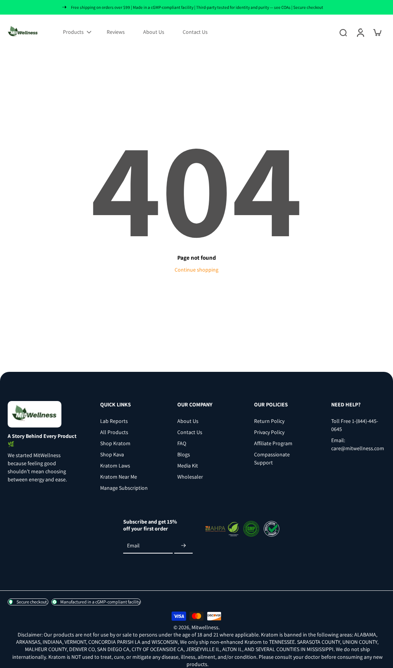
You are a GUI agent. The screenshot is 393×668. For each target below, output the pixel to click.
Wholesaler (190, 476)
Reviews (116, 31)
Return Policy (269, 421)
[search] (343, 32)
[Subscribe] (183, 546)
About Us (153, 31)
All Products (114, 432)
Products (73, 31)
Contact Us (195, 31)
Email (133, 545)
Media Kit (187, 465)
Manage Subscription (124, 487)
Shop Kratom (115, 443)
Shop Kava (112, 454)
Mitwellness (205, 627)
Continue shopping (196, 269)
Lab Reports (114, 421)
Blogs (183, 454)
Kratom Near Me (118, 476)
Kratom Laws (115, 465)
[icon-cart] (376, 32)
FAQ (181, 443)
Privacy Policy (269, 432)
